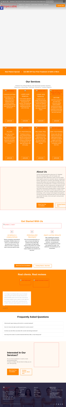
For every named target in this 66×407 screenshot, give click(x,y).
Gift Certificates (21, 394)
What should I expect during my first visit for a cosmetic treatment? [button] (18, 323)
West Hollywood (41, 1)
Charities (20, 390)
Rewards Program (22, 387)
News (35, 389)
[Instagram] (62, 404)
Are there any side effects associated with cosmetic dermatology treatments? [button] (21, 330)
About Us (36, 387)
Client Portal (50, 1)
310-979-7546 (53, 388)
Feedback (36, 390)
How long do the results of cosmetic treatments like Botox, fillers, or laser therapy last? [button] (22, 334)
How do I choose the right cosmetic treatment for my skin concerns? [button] (18, 327)
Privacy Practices (37, 395)
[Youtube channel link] (4, 1)
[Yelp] (60, 404)
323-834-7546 (53, 395)
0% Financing (21, 389)
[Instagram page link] (8, 1)
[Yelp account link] (6, 1)
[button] (1, 8)
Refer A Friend (37, 392)
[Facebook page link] (2, 1)
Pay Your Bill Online (22, 395)
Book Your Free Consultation (42, 205)
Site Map (36, 394)
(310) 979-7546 (21, 1)
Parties (19, 392)
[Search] (64, 1)
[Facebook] (56, 404)
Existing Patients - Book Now (43, 265)
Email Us (28, 1)
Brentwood (33, 1)
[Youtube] (58, 404)
